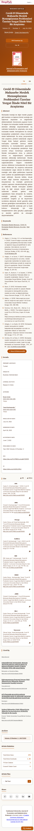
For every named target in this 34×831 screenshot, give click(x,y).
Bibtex (30, 478)
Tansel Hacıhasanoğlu (22, 32)
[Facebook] (4, 796)
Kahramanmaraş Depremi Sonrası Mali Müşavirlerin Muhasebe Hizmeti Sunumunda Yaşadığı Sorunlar (16, 681)
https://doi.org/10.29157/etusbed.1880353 (12, 720)
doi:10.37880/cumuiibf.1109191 (22, 512)
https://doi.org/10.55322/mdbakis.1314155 (12, 673)
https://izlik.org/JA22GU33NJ (12, 469)
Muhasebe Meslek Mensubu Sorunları (14, 227)
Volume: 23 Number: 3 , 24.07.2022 (15, 738)
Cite (16, 45)
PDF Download (16, 40)
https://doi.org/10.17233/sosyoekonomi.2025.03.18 (14, 688)
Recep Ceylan (8, 32)
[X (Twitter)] (17, 796)
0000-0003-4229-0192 (9, 409)
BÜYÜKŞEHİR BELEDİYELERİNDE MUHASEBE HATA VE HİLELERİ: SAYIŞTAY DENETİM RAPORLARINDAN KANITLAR (16, 696)
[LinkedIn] (23, 796)
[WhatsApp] (10, 796)
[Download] (29, 781)
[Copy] (29, 498)
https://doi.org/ (5, 657)
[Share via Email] (29, 796)
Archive (5, 731)
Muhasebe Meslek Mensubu (10, 225)
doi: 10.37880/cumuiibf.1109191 (14, 567)
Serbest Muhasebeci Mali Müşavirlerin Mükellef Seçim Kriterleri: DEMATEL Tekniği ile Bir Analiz (15, 711)
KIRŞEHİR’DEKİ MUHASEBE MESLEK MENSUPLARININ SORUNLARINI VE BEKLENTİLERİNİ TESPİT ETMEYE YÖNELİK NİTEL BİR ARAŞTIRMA (15, 665)
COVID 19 (23, 225)
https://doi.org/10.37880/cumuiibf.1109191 (16, 459)
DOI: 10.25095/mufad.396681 (16, 347)
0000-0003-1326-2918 (9, 399)
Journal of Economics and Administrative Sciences (17, 70)
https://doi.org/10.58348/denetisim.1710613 (12, 703)
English (29, 2)
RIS (23, 478)
